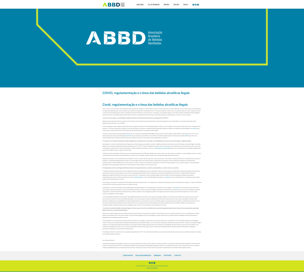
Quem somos (140, 5)
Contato (185, 5)
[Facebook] (196, 5)
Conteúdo (176, 5)
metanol (167, 177)
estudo (194, 128)
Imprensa (166, 5)
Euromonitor (128, 135)
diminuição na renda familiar (162, 148)
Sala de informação (154, 5)
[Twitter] (198, 5)
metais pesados (138, 177)
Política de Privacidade (152, 268)
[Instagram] (193, 5)
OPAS (186, 135)
